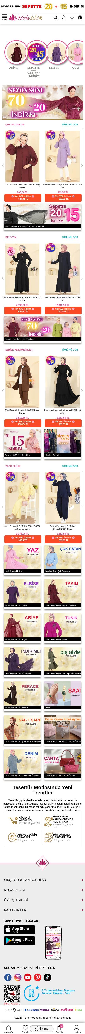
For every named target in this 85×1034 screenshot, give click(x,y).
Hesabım (77, 1032)
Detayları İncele (27, 838)
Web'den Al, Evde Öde (63, 822)
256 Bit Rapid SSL (29, 821)
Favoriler (25, 1032)
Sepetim (59, 1029)
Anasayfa (8, 1032)
